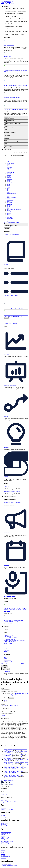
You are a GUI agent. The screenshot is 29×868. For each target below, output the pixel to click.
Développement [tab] (22, 11)
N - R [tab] (20, 153)
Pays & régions (7, 149)
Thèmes (6, 6)
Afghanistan (9, 161)
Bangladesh (9, 183)
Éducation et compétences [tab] (11, 18)
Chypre (8, 210)
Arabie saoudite (10, 172)
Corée (8, 215)
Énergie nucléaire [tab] (15, 34)
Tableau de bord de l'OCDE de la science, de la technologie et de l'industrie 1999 (15, 776)
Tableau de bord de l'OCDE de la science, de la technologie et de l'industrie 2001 (15, 772)
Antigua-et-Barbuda (11, 171)
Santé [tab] (13, 29)
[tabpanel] (16, 76)
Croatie (8, 219)
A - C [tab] (6, 153)
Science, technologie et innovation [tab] (13, 31)
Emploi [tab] (21, 18)
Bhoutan (9, 190)
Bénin (8, 189)
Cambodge (9, 204)
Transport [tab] (23, 34)
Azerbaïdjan (9, 179)
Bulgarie (9, 198)
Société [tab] (25, 31)
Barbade (8, 184)
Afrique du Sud (10, 163)
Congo (8, 214)
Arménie (9, 175)
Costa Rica (9, 217)
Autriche (9, 177)
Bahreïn (8, 181)
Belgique (9, 186)
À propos (6, 626)
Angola (8, 169)
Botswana (9, 194)
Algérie (8, 165)
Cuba (8, 221)
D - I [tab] (11, 153)
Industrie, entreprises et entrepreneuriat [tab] (14, 26)
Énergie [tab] (6, 34)
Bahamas (9, 180)
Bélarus (8, 185)
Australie (9, 176)
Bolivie (8, 192)
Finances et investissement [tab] (20, 21)
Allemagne (9, 167)
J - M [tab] (15, 153)
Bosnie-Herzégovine (11, 193)
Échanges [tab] (7, 16)
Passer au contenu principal (7, 1)
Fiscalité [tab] (7, 24)
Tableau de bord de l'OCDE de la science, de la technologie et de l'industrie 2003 (15, 768)
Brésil (8, 196)
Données (6, 317)
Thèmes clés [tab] (8, 8)
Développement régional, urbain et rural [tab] (14, 13)
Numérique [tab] (7, 29)
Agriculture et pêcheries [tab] (18, 8)
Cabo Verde (9, 202)
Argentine (9, 173)
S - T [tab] (25, 153)
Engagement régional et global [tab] (17, 155)
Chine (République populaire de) (14, 209)
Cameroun (9, 205)
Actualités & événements (9, 496)
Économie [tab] (14, 16)
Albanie (8, 164)
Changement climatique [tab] (10, 11)
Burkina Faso (10, 200)
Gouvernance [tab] (14, 24)
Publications (6, 228)
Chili (8, 208)
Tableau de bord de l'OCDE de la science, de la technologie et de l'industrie (14, 694)
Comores (9, 213)
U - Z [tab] (6, 155)
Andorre (8, 168)
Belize (8, 188)
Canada (8, 206)
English (5, 700)
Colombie (9, 212)
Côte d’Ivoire (10, 218)
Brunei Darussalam (11, 197)
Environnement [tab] (8, 21)
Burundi (8, 201)
